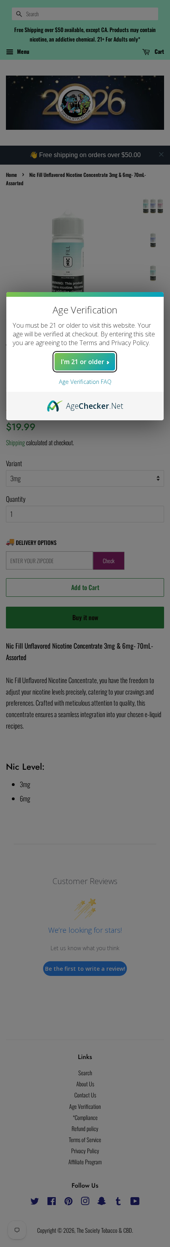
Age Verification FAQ (85, 381)
